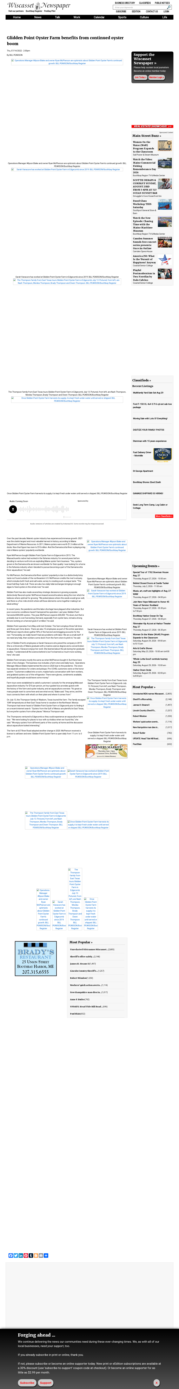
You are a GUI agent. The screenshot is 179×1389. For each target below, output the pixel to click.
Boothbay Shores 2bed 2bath (147, 482)
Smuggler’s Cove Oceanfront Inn (147, 196)
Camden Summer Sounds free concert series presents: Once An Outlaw (144, 243)
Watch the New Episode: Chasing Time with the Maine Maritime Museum (143, 224)
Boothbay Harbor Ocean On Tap (148, 615)
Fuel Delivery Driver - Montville (142, 454)
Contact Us (152, 11)
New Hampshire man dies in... (85, 992)
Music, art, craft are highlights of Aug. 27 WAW (152, 592)
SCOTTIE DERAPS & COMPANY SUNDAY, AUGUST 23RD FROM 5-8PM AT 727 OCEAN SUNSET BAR (145, 186)
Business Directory (125, 2)
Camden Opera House (142, 251)
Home (17, 17)
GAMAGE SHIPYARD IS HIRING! (148, 493)
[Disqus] (67, 1136)
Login (166, 11)
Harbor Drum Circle (142, 670)
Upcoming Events (144, 566)
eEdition (136, 11)
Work (77, 17)
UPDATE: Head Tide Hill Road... (86, 1006)
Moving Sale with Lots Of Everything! (150, 418)
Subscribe (121, 11)
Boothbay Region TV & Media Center (149, 175)
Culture (144, 17)
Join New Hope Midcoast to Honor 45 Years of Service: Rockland (151, 603)
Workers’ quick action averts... (85, 985)
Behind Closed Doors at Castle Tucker (151, 583)
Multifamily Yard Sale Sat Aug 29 (148, 392)
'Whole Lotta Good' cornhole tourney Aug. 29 (150, 660)
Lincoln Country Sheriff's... (84, 971)
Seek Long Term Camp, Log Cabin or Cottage (150, 506)
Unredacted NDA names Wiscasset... (89, 949)
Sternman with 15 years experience (150, 441)
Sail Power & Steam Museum (146, 155)
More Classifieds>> (164, 516)
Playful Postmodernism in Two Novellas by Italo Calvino (144, 275)
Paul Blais (75, 1014)
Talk (57, 17)
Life (164, 17)
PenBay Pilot (49, 11)
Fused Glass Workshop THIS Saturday (142, 204)
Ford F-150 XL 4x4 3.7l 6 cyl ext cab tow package (152, 406)
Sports (122, 17)
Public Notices (162, 2)
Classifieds (145, 2)
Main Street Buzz (145, 136)
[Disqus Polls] (67, 1063)
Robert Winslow (78, 978)
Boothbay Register (34, 11)
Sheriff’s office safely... (82, 956)
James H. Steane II (80, 964)
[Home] (40, 6)
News (37, 17)
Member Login (155, 77)
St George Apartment (143, 471)
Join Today (140, 77)
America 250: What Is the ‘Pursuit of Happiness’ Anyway (144, 259)
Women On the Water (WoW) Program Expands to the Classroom (143, 147)
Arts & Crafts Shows (142, 648)
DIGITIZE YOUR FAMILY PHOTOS (148, 430)
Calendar (99, 17)
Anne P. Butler (77, 999)
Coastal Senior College (143, 265)
